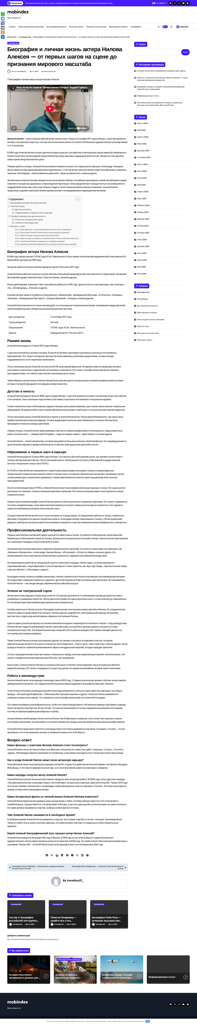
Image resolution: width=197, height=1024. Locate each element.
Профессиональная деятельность (28, 216)
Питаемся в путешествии (96, 27)
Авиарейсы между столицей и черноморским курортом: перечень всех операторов (161, 88)
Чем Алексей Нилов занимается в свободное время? (42, 241)
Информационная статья (148, 96)
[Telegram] (2, 18)
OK (148, 1021)
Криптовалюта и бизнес (118, 27)
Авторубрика (136, 27)
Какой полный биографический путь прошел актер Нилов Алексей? (48, 244)
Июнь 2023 (142, 239)
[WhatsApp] (2, 14)
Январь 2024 (143, 212)
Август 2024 (142, 164)
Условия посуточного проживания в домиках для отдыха (161, 71)
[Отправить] (2, 37)
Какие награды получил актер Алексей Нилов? (39, 235)
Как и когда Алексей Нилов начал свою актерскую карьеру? (45, 232)
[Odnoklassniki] (2, 32)
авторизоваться (51, 939)
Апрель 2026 (142, 137)
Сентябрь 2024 (144, 157)
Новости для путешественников (31, 27)
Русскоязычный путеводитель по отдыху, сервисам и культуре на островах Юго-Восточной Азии (160, 103)
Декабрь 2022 (143, 246)
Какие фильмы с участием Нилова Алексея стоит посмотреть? (46, 229)
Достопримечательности (56, 27)
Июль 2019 (141, 274)
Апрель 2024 (142, 191)
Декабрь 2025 (143, 150)
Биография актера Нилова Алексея (28, 202)
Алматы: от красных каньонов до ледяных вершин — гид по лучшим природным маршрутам (162, 78)
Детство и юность (23, 209)
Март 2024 (142, 198)
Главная (12, 27)
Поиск (142, 44)
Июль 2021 (141, 253)
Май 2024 (141, 185)
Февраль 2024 (143, 205)
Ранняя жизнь (18, 206)
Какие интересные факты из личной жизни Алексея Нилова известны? (49, 238)
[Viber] (2, 23)
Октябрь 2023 (143, 233)
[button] (76, 199)
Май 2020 (141, 267)
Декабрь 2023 (143, 219)
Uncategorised (13, 43)
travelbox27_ (75, 880)
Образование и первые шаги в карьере (34, 212)
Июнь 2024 (142, 178)
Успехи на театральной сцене (29, 219)
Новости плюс (143, 326)
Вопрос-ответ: (18, 226)
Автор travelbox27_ (19, 71)
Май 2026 (141, 130)
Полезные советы (76, 27)
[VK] (2, 27)
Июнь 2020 (142, 260)
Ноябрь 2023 (143, 226)
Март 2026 (141, 144)
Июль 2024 (142, 171)
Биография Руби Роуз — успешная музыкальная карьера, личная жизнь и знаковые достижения (106, 922)
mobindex (18, 12)
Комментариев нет (48, 71)
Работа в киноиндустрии (27, 222)
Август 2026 (142, 123)
